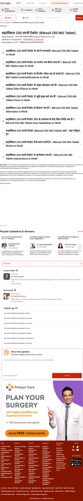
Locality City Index (25, 488)
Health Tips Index (68, 488)
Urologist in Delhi (6, 471)
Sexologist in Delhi (6, 477)
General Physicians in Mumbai (19, 450)
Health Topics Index (37, 491)
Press (58, 470)
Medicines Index (49, 491)
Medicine (8, 22)
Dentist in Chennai (34, 446)
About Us (59, 448)
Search (79, 18)
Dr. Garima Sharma (18, 296)
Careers (58, 452)
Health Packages (70, 491)
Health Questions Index (8, 491)
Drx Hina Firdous (17, 277)
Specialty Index (36, 488)
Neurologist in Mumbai (19, 470)
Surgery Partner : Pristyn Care (61, 459)
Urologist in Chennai (32, 474)
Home (2, 22)
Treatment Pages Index (23, 494)
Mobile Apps (60, 454)
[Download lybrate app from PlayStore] (76, 461)
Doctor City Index (13, 488)
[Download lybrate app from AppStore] (76, 465)
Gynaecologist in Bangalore (47, 460)
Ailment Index (59, 491)
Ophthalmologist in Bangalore (48, 479)
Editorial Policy (60, 468)
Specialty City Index (48, 488)
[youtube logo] (77, 450)
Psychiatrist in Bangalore (46, 464)
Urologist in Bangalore (45, 475)
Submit (67, 375)
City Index (4, 488)
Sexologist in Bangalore (46, 483)
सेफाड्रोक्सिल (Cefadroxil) (33, 39)
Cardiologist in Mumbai (19, 455)
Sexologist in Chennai (32, 481)
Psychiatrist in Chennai (33, 462)
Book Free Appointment (60, 3)
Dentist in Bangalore (45, 447)
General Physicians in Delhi (6, 449)
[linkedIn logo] (73, 450)
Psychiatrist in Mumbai (19, 462)
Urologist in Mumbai (18, 474)
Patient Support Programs (39, 494)
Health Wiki (58, 488)
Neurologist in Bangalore (46, 472)
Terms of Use (60, 456)
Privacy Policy (60, 466)
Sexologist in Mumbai (19, 481)
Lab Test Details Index (8, 494)
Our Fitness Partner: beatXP (61, 463)
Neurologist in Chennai (33, 470)
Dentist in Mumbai (20, 446)
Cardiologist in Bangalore (46, 456)
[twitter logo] (77, 448)
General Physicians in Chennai (33, 450)
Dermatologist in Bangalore (47, 468)
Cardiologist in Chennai (33, 455)
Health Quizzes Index (23, 491)
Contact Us (59, 450)
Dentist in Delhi (5, 446)
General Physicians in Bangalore (46, 452)
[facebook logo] (73, 448)
